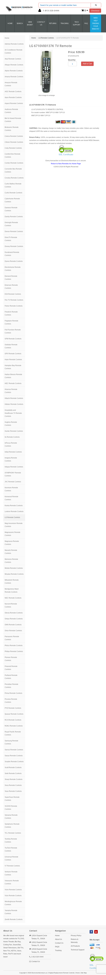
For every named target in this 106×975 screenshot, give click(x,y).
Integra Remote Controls (14, 467)
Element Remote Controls (11, 277)
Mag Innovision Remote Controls (13, 524)
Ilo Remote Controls (12, 437)
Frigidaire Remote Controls (11, 322)
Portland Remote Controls (11, 676)
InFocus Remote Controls (11, 444)
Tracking (65, 23)
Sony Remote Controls (13, 785)
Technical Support (77, 950)
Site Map (84, 973)
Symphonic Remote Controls (12, 825)
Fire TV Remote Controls (14, 300)
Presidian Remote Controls (11, 685)
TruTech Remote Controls (11, 849)
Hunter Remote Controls (14, 431)
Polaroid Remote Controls (11, 667)
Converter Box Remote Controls (13, 170)
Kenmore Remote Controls (11, 489)
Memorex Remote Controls (11, 560)
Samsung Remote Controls (11, 742)
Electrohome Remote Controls (13, 268)
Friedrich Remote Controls (11, 313)
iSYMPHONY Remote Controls (13, 474)
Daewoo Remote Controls (11, 209)
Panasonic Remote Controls (12, 638)
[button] (39, 11)
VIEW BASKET (30, 23)
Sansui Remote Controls (14, 750)
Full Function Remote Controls (13, 331)
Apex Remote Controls (13, 97)
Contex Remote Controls (14, 163)
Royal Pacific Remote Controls (13, 733)
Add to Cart (87, 64)
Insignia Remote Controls (11, 459)
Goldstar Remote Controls (11, 346)
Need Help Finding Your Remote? (95, 23)
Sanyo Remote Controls (14, 756)
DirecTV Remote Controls (11, 238)
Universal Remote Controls (11, 858)
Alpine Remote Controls (14, 71)
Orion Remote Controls (13, 631)
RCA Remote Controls (13, 720)
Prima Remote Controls (13, 693)
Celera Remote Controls (14, 136)
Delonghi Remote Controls (11, 224)
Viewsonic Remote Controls (12, 882)
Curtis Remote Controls (13, 193)
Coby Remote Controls (13, 148)
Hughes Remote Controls (11, 423)
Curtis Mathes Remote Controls (13, 185)
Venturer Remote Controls (11, 873)
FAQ (86, 23)
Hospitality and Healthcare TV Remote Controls (13, 413)
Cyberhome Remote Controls (12, 200)
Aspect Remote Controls (14, 103)
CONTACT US (41, 23)
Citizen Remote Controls (14, 142)
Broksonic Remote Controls (11, 128)
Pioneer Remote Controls (11, 658)
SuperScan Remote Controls (12, 798)
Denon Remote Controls (14, 231)
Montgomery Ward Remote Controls (11, 590)
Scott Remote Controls (13, 767)
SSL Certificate (66, 154)
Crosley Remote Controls (14, 178)
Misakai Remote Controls (14, 574)
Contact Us (36, 961)
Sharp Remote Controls (13, 779)
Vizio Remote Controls (13, 896)
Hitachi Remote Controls (14, 398)
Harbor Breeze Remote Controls (13, 375)
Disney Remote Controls (14, 246)
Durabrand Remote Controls (12, 253)
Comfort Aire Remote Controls (12, 155)
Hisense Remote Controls (11, 390)
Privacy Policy (76, 936)
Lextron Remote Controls (14, 511)
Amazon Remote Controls (11, 84)
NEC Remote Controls (13, 598)
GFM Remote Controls (13, 339)
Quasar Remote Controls (14, 714)
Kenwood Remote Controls (11, 498)
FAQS (57, 947)
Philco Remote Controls (13, 645)
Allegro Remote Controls (14, 65)
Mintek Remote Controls (14, 568)
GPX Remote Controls (13, 354)
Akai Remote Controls (13, 59)
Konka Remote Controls (14, 506)
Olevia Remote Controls (14, 613)
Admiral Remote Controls (14, 44)
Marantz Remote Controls (11, 551)
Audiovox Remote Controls (11, 110)
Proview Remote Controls (11, 700)
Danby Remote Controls (14, 217)
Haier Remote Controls (13, 360)
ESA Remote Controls (13, 294)
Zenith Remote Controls (13, 919)
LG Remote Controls (12, 517)
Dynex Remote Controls (14, 261)
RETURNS (52, 23)
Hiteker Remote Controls (14, 404)
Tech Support (76, 23)
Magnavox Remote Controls (12, 542)
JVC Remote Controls (13, 482)
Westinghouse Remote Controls (13, 903)
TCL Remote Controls (13, 833)
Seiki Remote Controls (13, 773)
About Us (58, 939)
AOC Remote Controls (13, 92)
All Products (75, 946)
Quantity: (72, 60)
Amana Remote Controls (14, 77)
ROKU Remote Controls (14, 726)
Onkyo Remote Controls (14, 619)
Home (10, 23)
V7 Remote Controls (12, 866)
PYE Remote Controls (13, 708)
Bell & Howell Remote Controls (13, 119)
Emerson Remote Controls (11, 286)
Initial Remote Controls (13, 452)
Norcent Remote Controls (11, 605)
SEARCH (20, 23)
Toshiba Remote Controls (11, 840)
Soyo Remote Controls (13, 791)
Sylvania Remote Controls (11, 816)
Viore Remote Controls (13, 890)
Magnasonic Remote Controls (12, 533)
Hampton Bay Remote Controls (13, 367)
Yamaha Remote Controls (11, 912)
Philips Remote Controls (14, 651)
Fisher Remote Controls (13, 306)
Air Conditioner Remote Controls (13, 51)
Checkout (95, 11)
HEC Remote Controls (13, 383)
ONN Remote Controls (13, 625)
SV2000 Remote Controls (11, 807)
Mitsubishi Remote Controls (12, 581)
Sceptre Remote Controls (14, 762)
